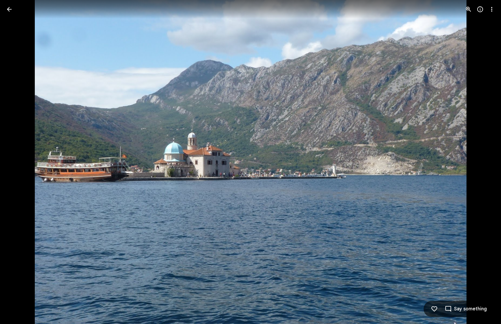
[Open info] (480, 9)
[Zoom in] (468, 9)
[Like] (434, 308)
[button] (16, 162)
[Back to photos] (9, 9)
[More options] (492, 9)
